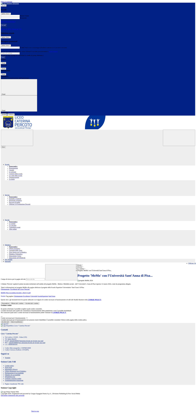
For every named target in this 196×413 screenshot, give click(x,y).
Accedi (4, 5)
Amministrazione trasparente (14, 380)
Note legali (8, 367)
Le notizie (80, 269)
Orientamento (5, 289)
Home (79, 265)
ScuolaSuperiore (42, 296)
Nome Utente (24, 16)
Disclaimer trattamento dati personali (12, 395)
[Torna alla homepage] (98, 123)
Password (23, 18)
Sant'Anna (51, 296)
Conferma (11, 114)
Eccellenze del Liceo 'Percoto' (20, 289)
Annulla (4, 114)
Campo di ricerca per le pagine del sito (13, 279)
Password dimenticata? (8, 22)
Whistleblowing (10, 377)
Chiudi (3, 63)
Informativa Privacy (11, 369)
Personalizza (5, 303)
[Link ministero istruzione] (10, 3)
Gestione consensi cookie (13, 378)
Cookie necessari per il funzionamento (13, 318)
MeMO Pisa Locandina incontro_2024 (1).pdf (16, 293)
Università (33, 296)
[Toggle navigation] (17, 138)
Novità (79, 267)
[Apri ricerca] (179, 138)
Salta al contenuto (6, 2)
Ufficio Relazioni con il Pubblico (15, 371)
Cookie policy (9, 366)
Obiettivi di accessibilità (12, 375)
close (3, 147)
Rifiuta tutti (17, 303)
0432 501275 (12, 339)
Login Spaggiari (53, 51)
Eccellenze (26, 296)
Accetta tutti (32, 303)
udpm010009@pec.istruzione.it (27, 343)
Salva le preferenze (16, 322)
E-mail (22, 47)
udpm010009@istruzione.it (26, 341)
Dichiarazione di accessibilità (14, 373)
